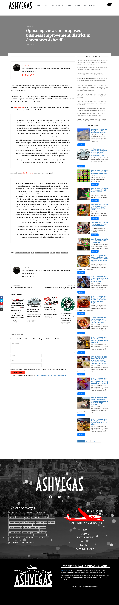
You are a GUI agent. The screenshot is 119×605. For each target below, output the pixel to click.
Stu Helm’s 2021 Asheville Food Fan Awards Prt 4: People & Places (99, 190)
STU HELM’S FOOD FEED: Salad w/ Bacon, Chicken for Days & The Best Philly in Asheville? (99, 339)
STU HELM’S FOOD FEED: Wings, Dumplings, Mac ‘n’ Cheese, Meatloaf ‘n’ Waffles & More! (99, 279)
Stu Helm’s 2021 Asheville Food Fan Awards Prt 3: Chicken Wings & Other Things (99, 207)
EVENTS (78, 5)
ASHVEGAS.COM (66, 570)
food (12, 524)
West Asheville (28, 542)
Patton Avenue (26, 535)
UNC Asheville (14, 542)
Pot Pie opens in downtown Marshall (21, 287)
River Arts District (17, 537)
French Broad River (24, 524)
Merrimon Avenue (31, 530)
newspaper (13, 535)
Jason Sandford (26, 66)
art (11, 512)
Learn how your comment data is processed (51, 375)
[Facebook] (50, 497)
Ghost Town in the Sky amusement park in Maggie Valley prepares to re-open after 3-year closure (60, 288)
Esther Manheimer (28, 522)
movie (54, 530)
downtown (52, 252)
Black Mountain (37, 517)
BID (32, 252)
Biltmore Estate (23, 517)
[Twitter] (59, 497)
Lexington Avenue (16, 530)
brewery (50, 517)
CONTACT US (89, 5)
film (51, 522)
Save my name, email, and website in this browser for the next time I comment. (39, 369)
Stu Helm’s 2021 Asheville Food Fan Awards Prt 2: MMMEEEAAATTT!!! (99, 224)
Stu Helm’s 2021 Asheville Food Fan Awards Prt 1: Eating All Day (99, 240)
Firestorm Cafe (19, 107)
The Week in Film (44, 540)
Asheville (21, 512)
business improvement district (41, 252)
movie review (14, 532)
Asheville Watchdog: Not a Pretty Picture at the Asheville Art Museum (99, 130)
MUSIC (68, 5)
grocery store (52, 524)
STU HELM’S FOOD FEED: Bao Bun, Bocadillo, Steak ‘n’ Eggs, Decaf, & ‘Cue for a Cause (99, 421)
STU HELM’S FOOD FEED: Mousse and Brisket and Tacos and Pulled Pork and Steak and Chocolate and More (99, 259)
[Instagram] (110, 4)
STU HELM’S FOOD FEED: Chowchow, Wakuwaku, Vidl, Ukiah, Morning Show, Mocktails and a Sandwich (99, 380)
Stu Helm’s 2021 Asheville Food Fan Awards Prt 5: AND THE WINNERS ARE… (99, 171)
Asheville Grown (27, 173)
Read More (81, 144)
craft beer (32, 519)
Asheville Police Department (39, 514)
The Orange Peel (29, 540)
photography (39, 535)
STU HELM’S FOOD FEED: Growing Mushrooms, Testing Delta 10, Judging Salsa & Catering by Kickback (99, 401)
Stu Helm (79, 73)
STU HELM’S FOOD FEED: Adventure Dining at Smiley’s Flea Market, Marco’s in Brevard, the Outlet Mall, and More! (99, 360)
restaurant (52, 535)
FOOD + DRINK (57, 5)
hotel (42, 527)
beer (12, 517)
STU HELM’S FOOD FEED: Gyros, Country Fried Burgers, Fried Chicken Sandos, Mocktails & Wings (99, 299)
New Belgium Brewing (39, 532)
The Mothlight (15, 540)
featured (58, 252)
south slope (32, 537)
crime (42, 519)
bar (54, 514)
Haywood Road (15, 527)
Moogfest (44, 530)
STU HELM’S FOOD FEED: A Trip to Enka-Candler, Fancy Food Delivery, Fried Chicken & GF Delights (99, 320)
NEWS (45, 5)
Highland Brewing (30, 527)
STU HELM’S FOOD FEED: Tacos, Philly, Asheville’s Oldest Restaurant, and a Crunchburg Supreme (92, 80)
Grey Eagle (39, 524)
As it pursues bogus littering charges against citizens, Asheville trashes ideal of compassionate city (99, 152)
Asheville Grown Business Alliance (22, 252)
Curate (49, 519)
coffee (12, 519)
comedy (21, 519)
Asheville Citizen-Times (36, 512)
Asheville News (30, 26)
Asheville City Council (18, 514)
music (25, 532)
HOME (37, 5)
